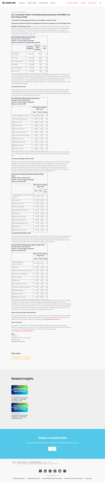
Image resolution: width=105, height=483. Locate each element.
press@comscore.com (18, 341)
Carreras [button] (52, 3)
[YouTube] (59, 471)
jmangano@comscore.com (52, 319)
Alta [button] (52, 448)
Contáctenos (88, 478)
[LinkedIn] (45, 471)
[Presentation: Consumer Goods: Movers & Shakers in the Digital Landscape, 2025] (19, 389)
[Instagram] (55, 471)
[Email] (64, 471)
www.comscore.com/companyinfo (22, 331)
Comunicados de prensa (35, 462)
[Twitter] (40, 471)
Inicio (14, 462)
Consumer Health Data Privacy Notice (52, 478)
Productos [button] (22, 3)
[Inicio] (9, 3)
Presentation (15, 396)
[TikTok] (50, 471)
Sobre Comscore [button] (43, 3)
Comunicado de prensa (18, 12)
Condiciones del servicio (33, 478)
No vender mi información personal (73, 478)
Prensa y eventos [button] (32, 3)
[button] (73, 3)
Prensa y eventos (22, 462)
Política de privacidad (19, 478)
